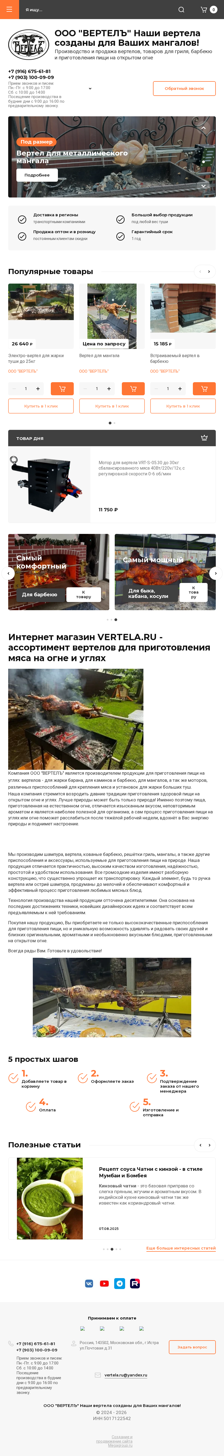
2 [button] (203, 157)
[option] (112, 156)
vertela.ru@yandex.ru (126, 1375)
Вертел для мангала (99, 355)
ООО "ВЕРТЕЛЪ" (23, 371)
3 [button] (203, 161)
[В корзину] (62, 388)
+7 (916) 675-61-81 (29, 71)
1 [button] (203, 152)
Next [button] (203, 186)
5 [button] (120, 1249)
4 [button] (115, 1249)
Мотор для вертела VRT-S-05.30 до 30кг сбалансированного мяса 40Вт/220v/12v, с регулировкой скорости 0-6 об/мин (142, 468)
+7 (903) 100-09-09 (31, 77)
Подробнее (37, 175)
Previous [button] (203, 128)
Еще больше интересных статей (181, 1248)
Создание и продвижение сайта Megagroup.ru (114, 1441)
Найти (181, 9)
